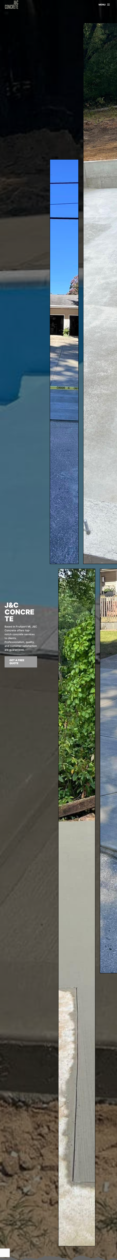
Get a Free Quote (16, 662)
